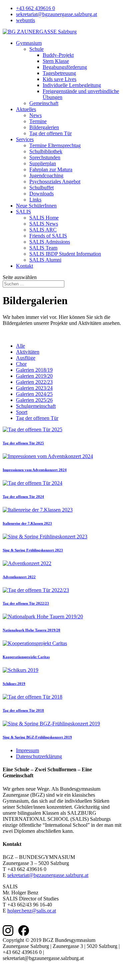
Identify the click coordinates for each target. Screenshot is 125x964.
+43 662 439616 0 (35, 8)
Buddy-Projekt (58, 55)
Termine (38, 121)
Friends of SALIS (48, 236)
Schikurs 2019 (14, 684)
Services (25, 139)
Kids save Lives (59, 79)
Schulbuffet (41, 187)
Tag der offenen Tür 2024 (23, 497)
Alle (20, 346)
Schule (36, 49)
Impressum (27, 750)
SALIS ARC (43, 230)
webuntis (25, 20)
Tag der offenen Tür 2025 (23, 443)
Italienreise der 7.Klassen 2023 (27, 523)
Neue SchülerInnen (36, 205)
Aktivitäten (27, 352)
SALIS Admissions (49, 242)
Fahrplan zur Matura (50, 169)
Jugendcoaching (46, 175)
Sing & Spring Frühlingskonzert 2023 (33, 550)
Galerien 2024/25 (34, 394)
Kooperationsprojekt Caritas (26, 657)
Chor (21, 364)
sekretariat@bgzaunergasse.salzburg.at (56, 14)
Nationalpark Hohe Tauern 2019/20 (31, 630)
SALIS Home (44, 218)
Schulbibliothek (45, 151)
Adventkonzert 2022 (19, 577)
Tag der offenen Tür (50, 133)
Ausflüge (25, 358)
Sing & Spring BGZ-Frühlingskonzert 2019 (37, 737)
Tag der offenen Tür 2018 (23, 710)
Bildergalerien (44, 127)
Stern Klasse (56, 61)
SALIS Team (43, 248)
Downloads (41, 193)
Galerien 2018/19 (34, 370)
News (35, 115)
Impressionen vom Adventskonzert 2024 (35, 470)
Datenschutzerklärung (39, 756)
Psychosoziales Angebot (54, 181)
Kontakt (24, 266)
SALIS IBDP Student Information (65, 254)
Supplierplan (42, 163)
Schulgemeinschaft (36, 406)
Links (35, 199)
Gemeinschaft (43, 103)
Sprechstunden (44, 157)
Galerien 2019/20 (34, 376)
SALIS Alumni (45, 260)
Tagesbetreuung (59, 73)
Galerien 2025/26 (34, 400)
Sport (21, 412)
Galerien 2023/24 (34, 388)
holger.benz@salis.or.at (31, 910)
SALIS (23, 211)
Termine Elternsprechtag (55, 145)
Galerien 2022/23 (34, 382)
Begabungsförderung (65, 67)
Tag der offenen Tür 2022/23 (26, 603)
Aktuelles (26, 109)
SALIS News (43, 224)
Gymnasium (29, 43)
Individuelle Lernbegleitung (72, 85)
